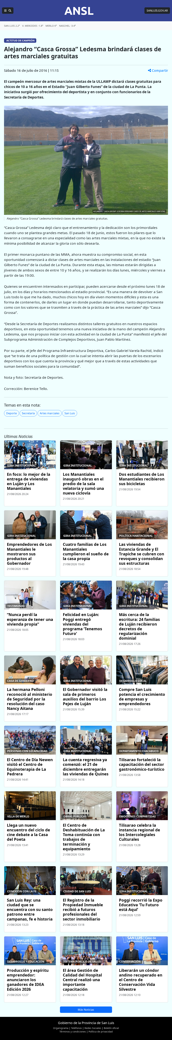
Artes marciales (49, 413)
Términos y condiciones (72, 1031)
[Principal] (7, 10)
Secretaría (28, 413)
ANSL (79, 10)
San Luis (69, 413)
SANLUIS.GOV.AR (157, 10)
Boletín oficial (111, 1028)
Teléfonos (76, 1028)
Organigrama (60, 1028)
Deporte (11, 413)
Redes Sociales (92, 1028)
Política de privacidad (101, 1031)
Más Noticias (86, 1010)
